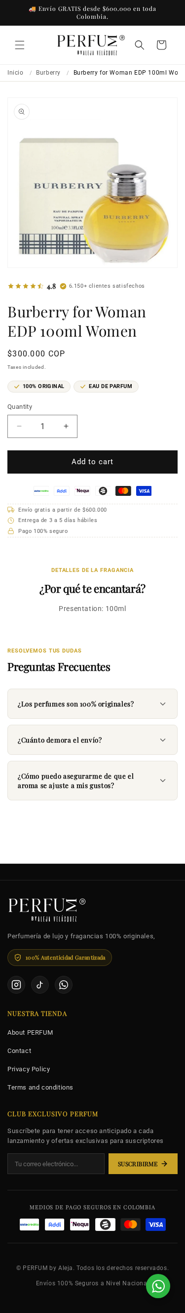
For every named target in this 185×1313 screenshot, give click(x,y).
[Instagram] (16, 985)
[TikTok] (40, 985)
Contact (19, 1050)
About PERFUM (30, 1032)
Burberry (48, 72)
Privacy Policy (28, 1069)
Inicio (15, 72)
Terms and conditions (40, 1087)
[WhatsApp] (64, 985)
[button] (20, 45)
